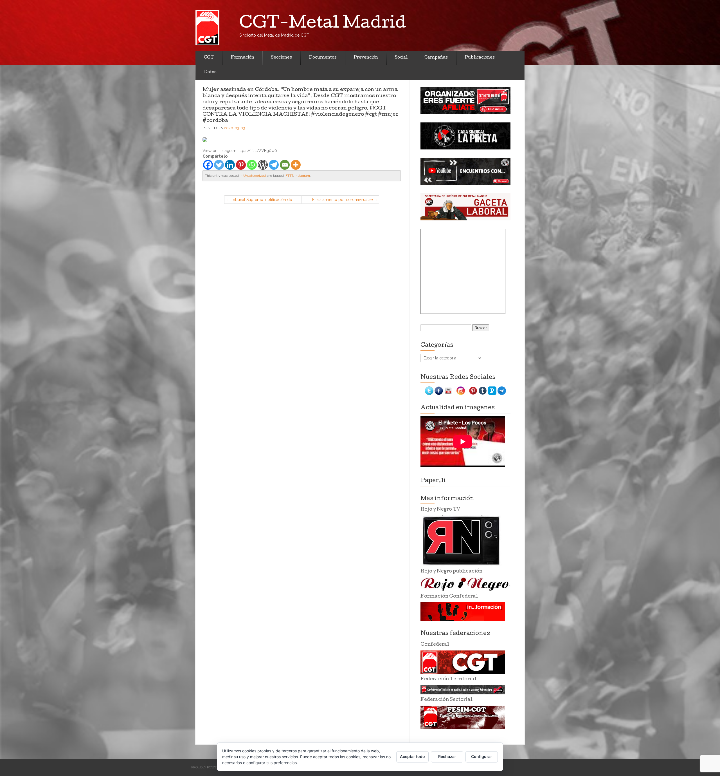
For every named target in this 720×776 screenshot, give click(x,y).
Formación (242, 58)
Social (401, 58)
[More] (296, 165)
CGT (209, 58)
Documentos (323, 58)
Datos (210, 72)
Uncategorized (254, 176)
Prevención (366, 58)
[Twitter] (219, 165)
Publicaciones (480, 58)
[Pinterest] (241, 165)
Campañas (436, 58)
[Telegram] (274, 165)
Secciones (281, 58)
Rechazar (447, 756)
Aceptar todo (412, 756)
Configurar (481, 756)
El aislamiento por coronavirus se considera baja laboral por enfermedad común (342, 200)
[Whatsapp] (252, 165)
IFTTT (289, 176)
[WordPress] (263, 165)
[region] (465, 100)
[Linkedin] (230, 165)
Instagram (302, 176)
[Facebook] (208, 165)
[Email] (285, 165)
